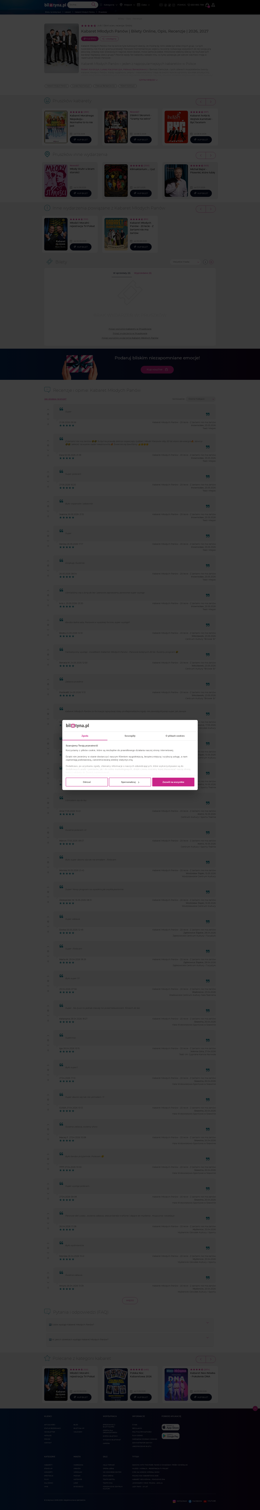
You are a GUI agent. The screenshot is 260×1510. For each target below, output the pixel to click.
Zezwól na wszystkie (173, 782)
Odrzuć (87, 782)
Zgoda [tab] (85, 735)
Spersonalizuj (128, 782)
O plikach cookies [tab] (175, 735)
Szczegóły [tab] (130, 735)
